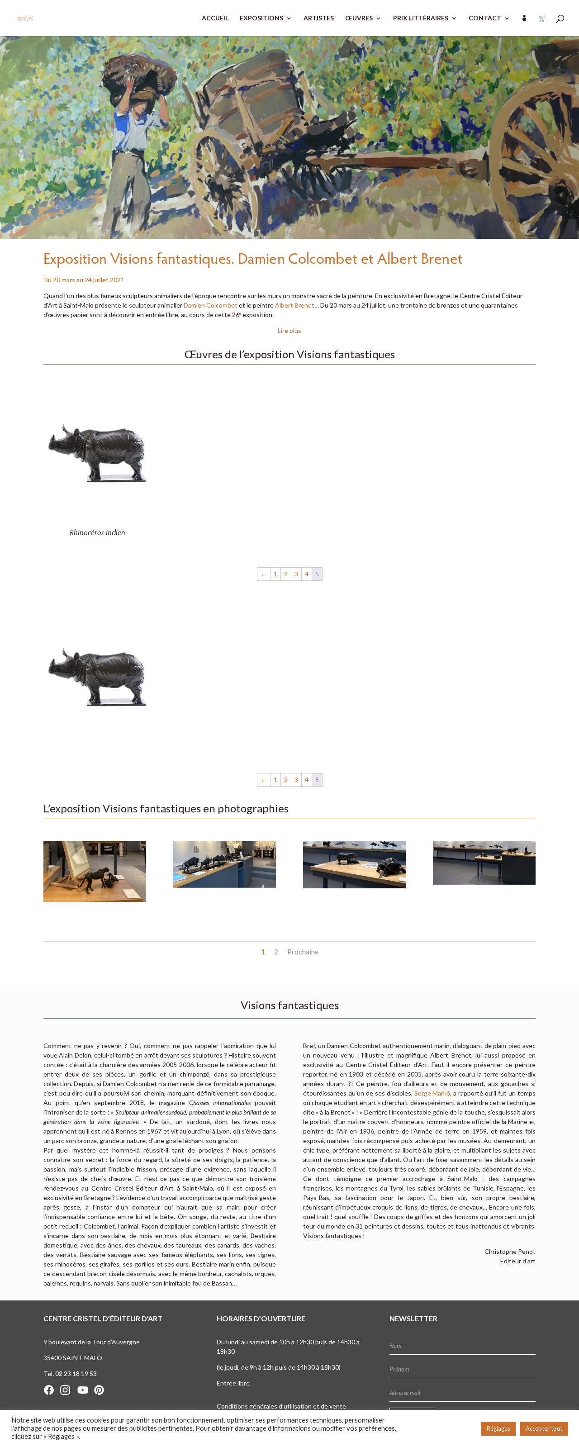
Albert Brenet (294, 305)
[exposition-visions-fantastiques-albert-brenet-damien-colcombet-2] (354, 912)
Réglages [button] (498, 1428)
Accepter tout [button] (544, 1428)
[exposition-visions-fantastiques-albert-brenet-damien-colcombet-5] (224, 912)
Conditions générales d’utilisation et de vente (281, 1406)
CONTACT (485, 18)
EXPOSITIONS (261, 18)
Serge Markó (432, 1093)
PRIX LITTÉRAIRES (420, 18)
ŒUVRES (359, 18)
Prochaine (302, 951)
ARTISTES (319, 18)
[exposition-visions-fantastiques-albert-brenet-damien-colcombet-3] (484, 912)
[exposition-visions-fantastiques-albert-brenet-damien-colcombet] (94, 912)
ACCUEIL (215, 18)
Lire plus (289, 330)
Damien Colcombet (210, 305)
